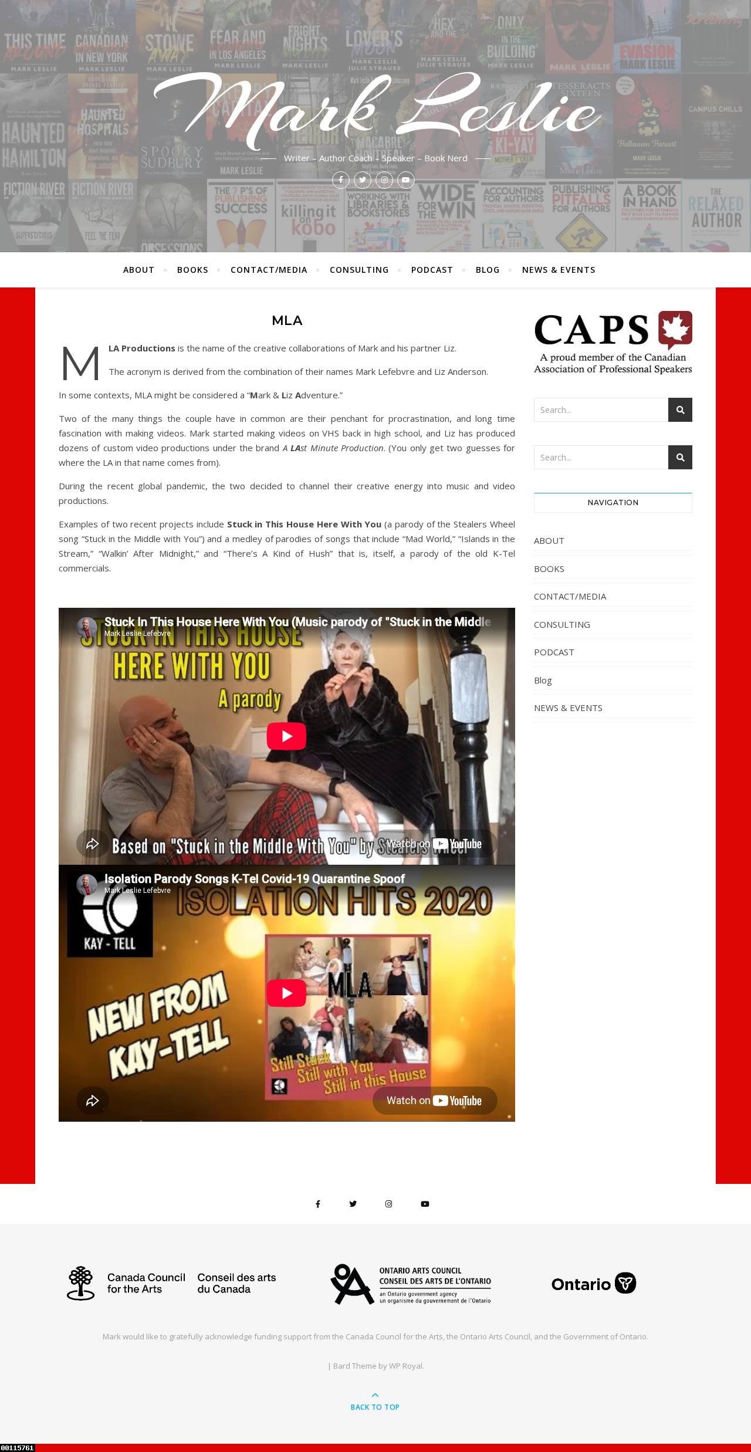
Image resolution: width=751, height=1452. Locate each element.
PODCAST (432, 269)
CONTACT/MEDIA (269, 269)
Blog (488, 269)
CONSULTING (359, 269)
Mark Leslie (375, 107)
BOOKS (192, 269)
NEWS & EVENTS (559, 269)
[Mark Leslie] (375, 1283)
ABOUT (139, 269)
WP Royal (405, 1365)
